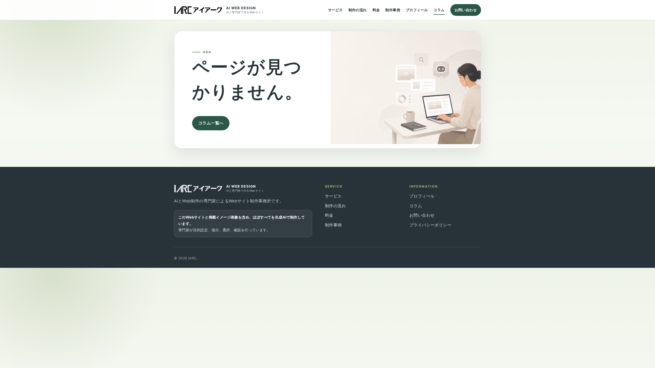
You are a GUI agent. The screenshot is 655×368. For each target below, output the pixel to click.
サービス (335, 10)
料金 (376, 10)
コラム (438, 10)
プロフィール (417, 10)
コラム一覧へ (210, 122)
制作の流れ (357, 10)
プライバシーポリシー (430, 224)
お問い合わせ (466, 10)
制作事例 (392, 10)
